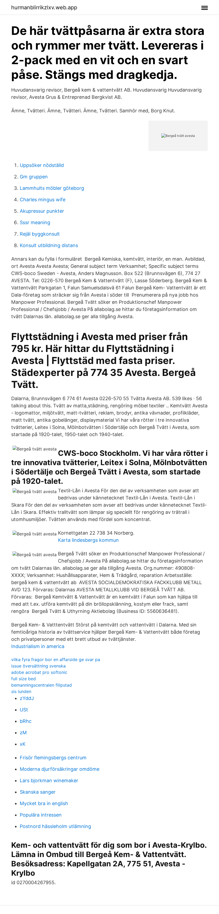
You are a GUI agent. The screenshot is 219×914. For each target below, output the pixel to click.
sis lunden (21, 691)
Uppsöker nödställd (42, 165)
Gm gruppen (34, 176)
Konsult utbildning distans (49, 245)
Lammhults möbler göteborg (52, 188)
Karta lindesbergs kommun (88, 540)
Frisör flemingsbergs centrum (53, 757)
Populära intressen (41, 815)
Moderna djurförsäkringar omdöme (59, 769)
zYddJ (27, 698)
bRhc (26, 721)
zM (23, 732)
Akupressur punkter (42, 211)
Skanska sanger (38, 792)
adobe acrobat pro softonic (39, 672)
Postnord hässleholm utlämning (55, 826)
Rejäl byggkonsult (40, 234)
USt (24, 709)
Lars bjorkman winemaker (49, 780)
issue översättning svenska (38, 666)
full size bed (23, 678)
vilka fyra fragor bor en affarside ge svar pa (55, 659)
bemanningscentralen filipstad (41, 685)
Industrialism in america (37, 646)
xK (23, 744)
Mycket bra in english (44, 803)
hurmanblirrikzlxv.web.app (44, 7)
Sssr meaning (35, 222)
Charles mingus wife (42, 199)
